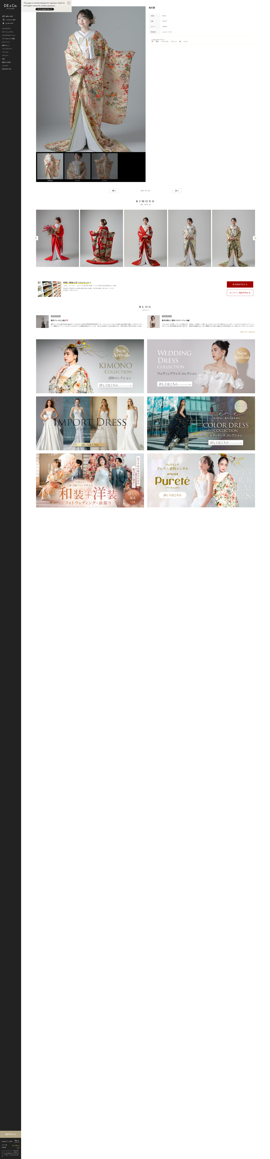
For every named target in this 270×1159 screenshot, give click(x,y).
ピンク (186, 41)
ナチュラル (165, 41)
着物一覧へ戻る (145, 190)
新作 (157, 41)
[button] (36, 238)
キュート (174, 41)
